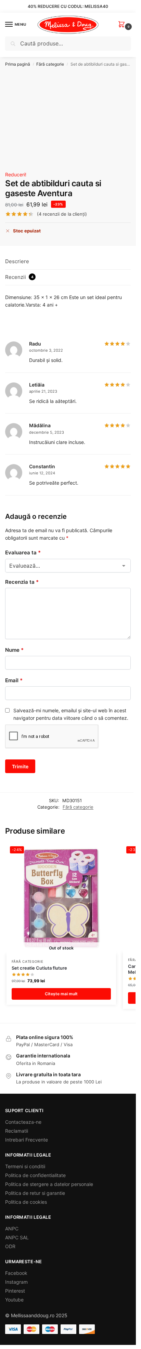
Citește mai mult (61, 993)
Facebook (16, 1273)
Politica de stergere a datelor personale (49, 1184)
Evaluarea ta (23, 552)
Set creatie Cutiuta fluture (39, 968)
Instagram (16, 1282)
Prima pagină (17, 64)
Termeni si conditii (25, 1166)
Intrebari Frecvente (26, 1140)
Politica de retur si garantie (35, 1193)
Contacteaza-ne (23, 1122)
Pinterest (15, 1291)
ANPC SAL (17, 1237)
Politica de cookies (26, 1202)
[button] (123, 25)
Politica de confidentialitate (35, 1175)
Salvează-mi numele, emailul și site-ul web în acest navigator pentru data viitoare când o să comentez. (70, 714)
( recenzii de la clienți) (62, 214)
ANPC (11, 1228)
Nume (14, 650)
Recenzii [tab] (19, 277)
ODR (10, 1246)
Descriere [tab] (17, 261)
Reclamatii (16, 1131)
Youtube (14, 1300)
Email (14, 680)
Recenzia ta (22, 582)
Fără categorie (50, 64)
